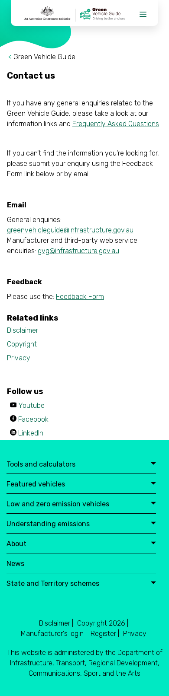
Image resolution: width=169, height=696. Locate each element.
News (15, 564)
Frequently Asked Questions (115, 124)
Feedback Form (80, 296)
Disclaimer (22, 330)
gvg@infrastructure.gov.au (78, 251)
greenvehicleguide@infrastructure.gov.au (70, 230)
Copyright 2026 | (102, 623)
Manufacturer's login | (54, 633)
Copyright (22, 344)
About (16, 544)
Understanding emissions (48, 524)
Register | (105, 633)
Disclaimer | (56, 623)
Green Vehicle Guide (44, 57)
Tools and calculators (40, 464)
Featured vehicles (35, 484)
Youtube (31, 405)
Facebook (33, 419)
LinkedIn (30, 433)
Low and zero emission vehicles (57, 504)
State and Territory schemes (52, 584)
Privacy (18, 358)
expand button (153, 464)
